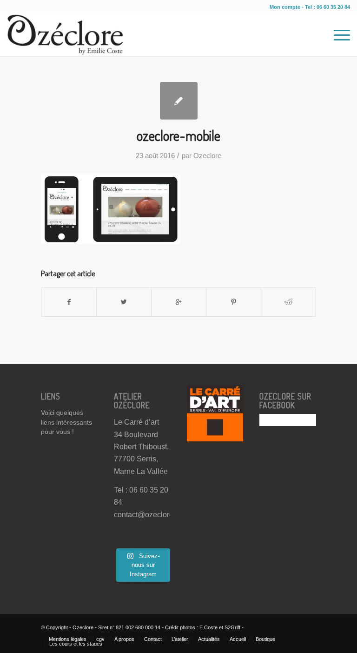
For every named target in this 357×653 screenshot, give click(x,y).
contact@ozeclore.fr (146, 515)
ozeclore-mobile (178, 135)
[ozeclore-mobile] (179, 101)
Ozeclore (207, 156)
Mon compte (286, 7)
